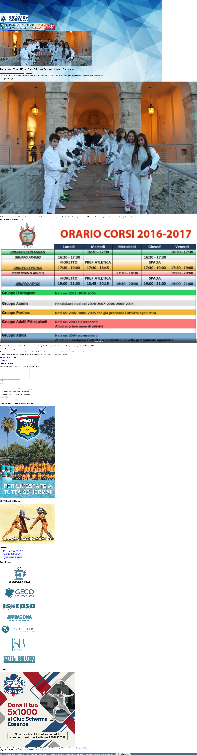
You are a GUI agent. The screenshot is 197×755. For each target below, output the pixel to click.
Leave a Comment (11, 73)
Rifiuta (120, 754)
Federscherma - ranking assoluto (11, 554)
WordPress (31, 749)
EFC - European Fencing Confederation (13, 556)
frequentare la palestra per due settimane (25, 351)
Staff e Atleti (6, 3)
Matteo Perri (29, 73)
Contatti (5, 7)
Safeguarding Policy (8, 558)
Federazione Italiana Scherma (10, 552)
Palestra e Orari (7, 4)
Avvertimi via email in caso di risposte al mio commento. (15, 391)
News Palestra (3, 73)
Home (4, 2)
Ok (117, 754)
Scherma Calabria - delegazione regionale (13, 550)
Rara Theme (19, 749)
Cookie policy (126, 754)
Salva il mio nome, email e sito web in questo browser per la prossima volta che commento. (24, 388)
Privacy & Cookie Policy (82, 748)
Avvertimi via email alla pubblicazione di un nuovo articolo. (16, 394)
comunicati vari (3, 360)
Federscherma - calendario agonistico (12, 553)
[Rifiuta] (130, 754)
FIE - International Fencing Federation (12, 557)
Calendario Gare (7, 6)
